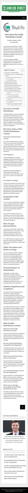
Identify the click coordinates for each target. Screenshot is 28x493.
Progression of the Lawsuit (10, 82)
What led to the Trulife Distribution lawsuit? (14, 92)
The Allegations (10, 78)
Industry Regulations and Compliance (13, 88)
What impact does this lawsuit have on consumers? (15, 98)
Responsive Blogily (9, 490)
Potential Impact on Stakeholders (12, 87)
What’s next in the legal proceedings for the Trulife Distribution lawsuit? (14, 104)
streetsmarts (14, 42)
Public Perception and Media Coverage (13, 85)
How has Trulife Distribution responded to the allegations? (13, 95)
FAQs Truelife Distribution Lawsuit (12, 90)
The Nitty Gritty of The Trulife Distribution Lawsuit (14, 75)
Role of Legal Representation (11, 83)
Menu (23, 17)
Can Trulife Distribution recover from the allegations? (14, 101)
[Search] (22, 407)
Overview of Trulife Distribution (12, 72)
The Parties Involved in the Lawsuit (14, 77)
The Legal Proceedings (12, 80)
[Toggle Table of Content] (21, 70)
